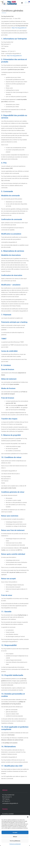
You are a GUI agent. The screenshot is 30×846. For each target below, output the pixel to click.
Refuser (15, 836)
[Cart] (28, 3)
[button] (27, 817)
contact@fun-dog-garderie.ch (10, 803)
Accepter (15, 832)
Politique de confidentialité (15, 844)
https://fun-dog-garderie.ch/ (19, 28)
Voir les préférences (15, 841)
